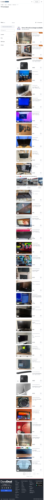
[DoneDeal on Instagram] (10, 487)
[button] (8, 34)
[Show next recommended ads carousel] (42, 176)
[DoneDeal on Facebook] (2, 487)
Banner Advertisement (32, 490)
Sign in (6, 490)
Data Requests (24, 489)
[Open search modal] (32, 1)
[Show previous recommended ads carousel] (40, 176)
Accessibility (23, 492)
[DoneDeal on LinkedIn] (8, 487)
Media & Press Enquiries (32, 484)
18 (34, 473)
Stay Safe (23, 486)
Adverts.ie (16, 497)
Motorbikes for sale (17, 484)
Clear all (13, 22)
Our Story (31, 482)
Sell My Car (17, 487)
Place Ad (36, 1)
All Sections (9, 4)
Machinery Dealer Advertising (32, 492)
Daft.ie (16, 496)
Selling (22, 485)
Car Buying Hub (17, 492)
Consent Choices (24, 490)
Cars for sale (17, 482)
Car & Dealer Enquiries (31, 488)
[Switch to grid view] (36, 22)
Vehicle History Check (17, 489)
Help (22, 482)
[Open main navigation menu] (42, 1)
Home (6, 4)
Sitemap (16, 490)
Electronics (14, 4)
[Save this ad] (41, 42)
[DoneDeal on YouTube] (6, 487)
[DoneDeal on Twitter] (4, 487)
